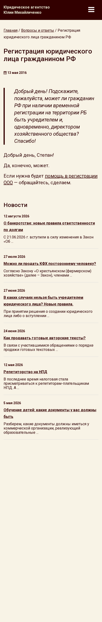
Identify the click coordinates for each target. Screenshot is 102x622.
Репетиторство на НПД (25, 372)
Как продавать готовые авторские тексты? (45, 338)
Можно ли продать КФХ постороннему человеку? (50, 263)
